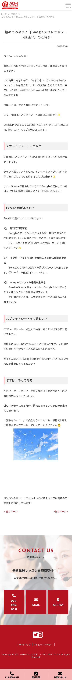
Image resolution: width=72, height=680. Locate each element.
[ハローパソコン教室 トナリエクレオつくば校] (10, 5)
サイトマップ (25, 644)
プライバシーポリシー (43, 644)
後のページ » (61, 511)
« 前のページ (11, 511)
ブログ (14, 14)
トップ (3, 14)
